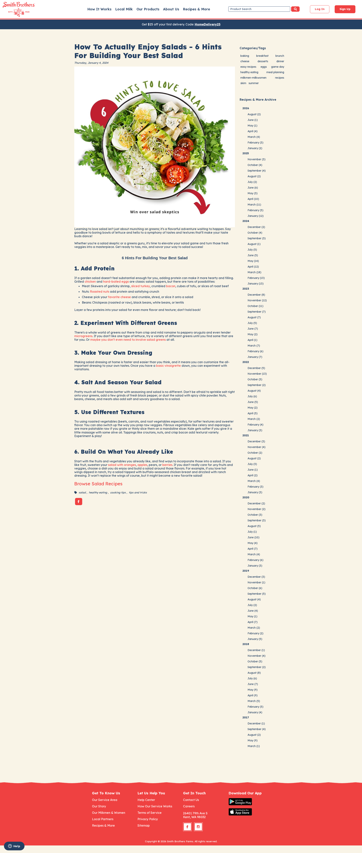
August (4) (254, 390)
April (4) (253, 131)
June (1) (253, 120)
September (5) (257, 593)
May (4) (253, 543)
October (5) (255, 379)
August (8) (254, 672)
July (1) (252, 531)
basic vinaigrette (168, 365)
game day (277, 66)
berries (167, 465)
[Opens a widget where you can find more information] (14, 846)
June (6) (253, 187)
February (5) (255, 210)
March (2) (254, 419)
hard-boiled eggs (116, 281)
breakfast (262, 56)
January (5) (255, 639)
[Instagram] (198, 826)
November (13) (257, 373)
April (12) (253, 266)
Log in (319, 9)
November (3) (256, 159)
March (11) (254, 204)
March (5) (254, 701)
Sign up (345, 9)
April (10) (253, 199)
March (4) (254, 137)
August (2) (254, 114)
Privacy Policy (147, 819)
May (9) (253, 689)
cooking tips (118, 492)
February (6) (255, 351)
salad (82, 492)
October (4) (255, 165)
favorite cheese (119, 297)
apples (142, 465)
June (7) (253, 328)
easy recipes (248, 66)
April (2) (253, 475)
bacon (170, 286)
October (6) (255, 588)
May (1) (252, 125)
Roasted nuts (99, 291)
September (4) (257, 170)
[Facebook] (78, 501)
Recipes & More (196, 9)
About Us (171, 9)
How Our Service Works (154, 806)
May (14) (253, 261)
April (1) (252, 340)
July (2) (252, 182)
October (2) (255, 452)
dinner (280, 61)
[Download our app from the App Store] (249, 812)
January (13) (256, 283)
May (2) (253, 334)
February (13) (256, 278)
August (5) (254, 526)
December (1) (256, 650)
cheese (244, 61)
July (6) (252, 396)
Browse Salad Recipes (98, 483)
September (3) (257, 238)
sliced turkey (140, 286)
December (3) (256, 441)
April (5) (253, 413)
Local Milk (124, 9)
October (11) (255, 306)
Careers (189, 806)
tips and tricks (138, 492)
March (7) (254, 345)
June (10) (253, 537)
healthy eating (98, 492)
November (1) (256, 582)
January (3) (255, 430)
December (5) (256, 368)
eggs (264, 66)
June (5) (253, 255)
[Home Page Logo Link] (13, 9)
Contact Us (191, 800)
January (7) (255, 357)
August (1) (254, 244)
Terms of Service (149, 813)
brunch (279, 56)
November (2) (256, 509)
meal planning (275, 72)
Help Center (146, 800)
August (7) (254, 317)
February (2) (255, 633)
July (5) (252, 249)
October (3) (255, 514)
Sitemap (143, 825)
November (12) (257, 300)
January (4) (255, 712)
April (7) (253, 548)
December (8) (256, 294)
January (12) (256, 216)
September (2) (257, 385)
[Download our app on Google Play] (249, 801)
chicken (90, 281)
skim (243, 83)
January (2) (255, 148)
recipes (279, 77)
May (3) (253, 193)
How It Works (99, 9)
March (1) (254, 746)
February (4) (255, 424)
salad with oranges (122, 465)
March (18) (254, 272)
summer (253, 83)
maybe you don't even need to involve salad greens (128, 339)
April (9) (253, 695)
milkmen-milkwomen (253, 77)
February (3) (255, 142)
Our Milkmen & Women (108, 813)
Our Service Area (104, 800)
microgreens (83, 336)
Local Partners (102, 819)
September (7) (257, 311)
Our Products (148, 9)
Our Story (99, 806)
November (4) (256, 447)
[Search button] (295, 9)
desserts (263, 61)
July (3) (252, 464)
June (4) (253, 610)
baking (244, 56)
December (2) (256, 227)
